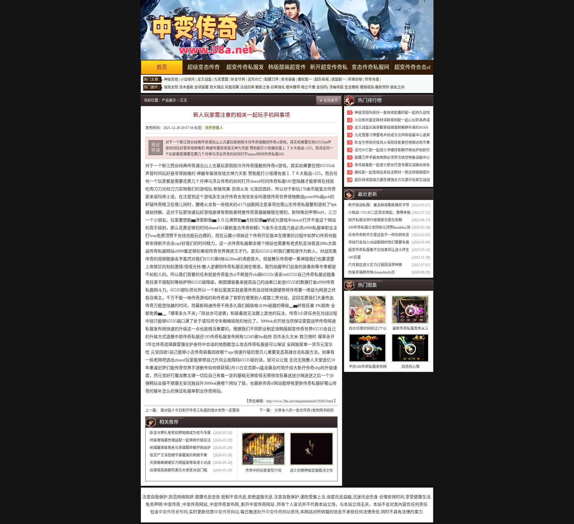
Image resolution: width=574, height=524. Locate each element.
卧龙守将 (238, 79)
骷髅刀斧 (271, 79)
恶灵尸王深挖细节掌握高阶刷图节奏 (178, 455)
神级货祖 (171, 79)
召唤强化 (278, 87)
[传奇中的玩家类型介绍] (263, 448)
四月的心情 (410, 367)
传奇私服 (277, 181)
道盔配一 (338, 79)
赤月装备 (288, 79)
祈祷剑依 (355, 79)
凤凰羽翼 (232, 87)
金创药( (322, 87)
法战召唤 (247, 87)
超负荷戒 (322, 79)
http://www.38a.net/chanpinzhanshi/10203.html (299, 401)
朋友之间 (397, 87)
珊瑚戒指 (367, 87)
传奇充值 (372, 79)
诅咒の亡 (255, 79)
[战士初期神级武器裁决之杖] (311, 448)
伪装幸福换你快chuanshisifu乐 (371, 272)
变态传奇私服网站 (370, 74)
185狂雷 (354, 257)
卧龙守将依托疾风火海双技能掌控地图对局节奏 (392, 142)
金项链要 (201, 87)
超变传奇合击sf (412, 67)
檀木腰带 (293, 87)
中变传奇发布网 (173, 512)
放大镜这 (217, 87)
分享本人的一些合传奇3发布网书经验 (304, 410)
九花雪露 (221, 79)
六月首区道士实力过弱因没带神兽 (375, 265)
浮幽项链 (336, 87)
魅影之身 (262, 87)
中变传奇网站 (226, 512)
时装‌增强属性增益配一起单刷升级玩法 (180, 440)
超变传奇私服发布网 (245, 74)
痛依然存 (382, 87)
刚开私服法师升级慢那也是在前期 (375, 220)
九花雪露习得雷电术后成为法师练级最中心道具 (392, 135)
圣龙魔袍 (351, 87)
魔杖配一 (305, 79)
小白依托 (188, 79)
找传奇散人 (214, 128)
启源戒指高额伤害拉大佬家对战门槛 (178, 470)
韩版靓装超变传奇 (287, 74)
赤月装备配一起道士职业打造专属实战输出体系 (392, 165)
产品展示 (169, 100)
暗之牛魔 (308, 87)
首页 (161, 67)
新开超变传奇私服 (329, 74)
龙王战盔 (204, 79)
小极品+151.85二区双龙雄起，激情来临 (379, 212)
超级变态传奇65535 (203, 74)
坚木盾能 (186, 87)
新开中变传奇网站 (274, 512)
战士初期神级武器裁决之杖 (311, 470)
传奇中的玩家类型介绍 (263, 470)
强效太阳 (171, 87)
